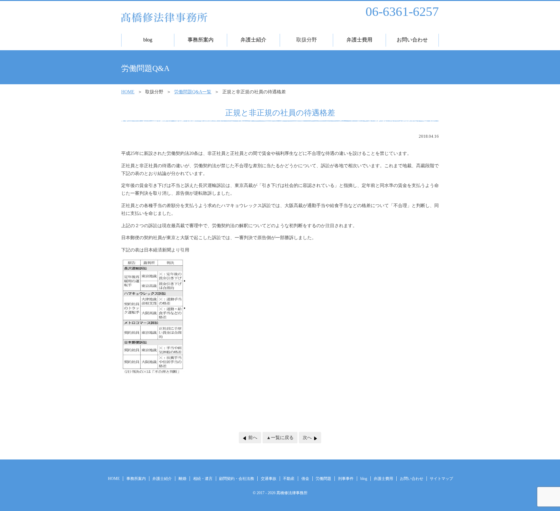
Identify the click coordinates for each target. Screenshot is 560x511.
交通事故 (268, 478)
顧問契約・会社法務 (236, 478)
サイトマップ (441, 478)
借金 (305, 478)
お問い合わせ (411, 478)
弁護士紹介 (162, 478)
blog (363, 478)
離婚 (182, 478)
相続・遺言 (203, 478)
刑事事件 (346, 478)
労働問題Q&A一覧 (192, 91)
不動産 (289, 478)
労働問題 (323, 478)
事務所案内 (136, 478)
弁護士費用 (383, 478)
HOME (127, 91)
